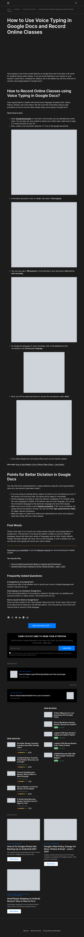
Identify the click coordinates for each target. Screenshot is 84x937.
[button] (8, 3)
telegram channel (43, 550)
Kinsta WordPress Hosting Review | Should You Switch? (65, 723)
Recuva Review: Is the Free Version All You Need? (27, 788)
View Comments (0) (40, 626)
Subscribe (67, 648)
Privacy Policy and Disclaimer (52, 931)
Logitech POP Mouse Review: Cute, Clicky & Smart (65, 744)
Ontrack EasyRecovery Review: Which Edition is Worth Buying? (26, 774)
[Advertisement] (42, 53)
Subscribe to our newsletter (17, 550)
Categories (17, 9)
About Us (26, 931)
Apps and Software (25, 671)
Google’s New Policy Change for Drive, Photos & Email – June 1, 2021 (38, 566)
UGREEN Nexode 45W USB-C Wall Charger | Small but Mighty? (65, 756)
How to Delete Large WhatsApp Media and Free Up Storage (42, 674)
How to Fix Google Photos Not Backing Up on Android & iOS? (21, 847)
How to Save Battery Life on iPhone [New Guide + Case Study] (40, 464)
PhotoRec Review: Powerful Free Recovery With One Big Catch (28, 745)
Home (9, 9)
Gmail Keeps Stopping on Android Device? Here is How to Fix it (23, 899)
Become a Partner (36, 931)
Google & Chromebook (29, 9)
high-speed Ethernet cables (64, 509)
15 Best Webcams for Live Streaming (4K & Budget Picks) (64, 715)
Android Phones (12, 894)
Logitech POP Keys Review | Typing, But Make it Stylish (65, 734)
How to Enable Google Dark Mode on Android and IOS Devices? (36, 564)
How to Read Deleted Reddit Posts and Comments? (30, 696)
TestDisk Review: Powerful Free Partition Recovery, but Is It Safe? (28, 760)
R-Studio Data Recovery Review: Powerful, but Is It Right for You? (27, 801)
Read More (14, 859)
